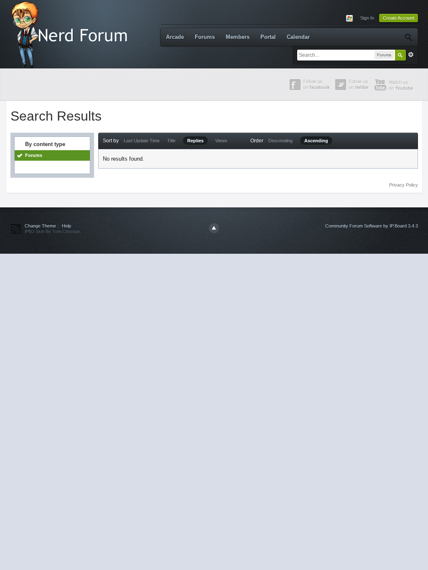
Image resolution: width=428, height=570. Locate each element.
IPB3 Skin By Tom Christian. (53, 231)
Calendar (298, 37)
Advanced (411, 54)
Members (238, 37)
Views (221, 140)
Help (66, 225)
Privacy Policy (403, 184)
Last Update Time (142, 140)
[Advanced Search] (408, 37)
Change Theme (40, 225)
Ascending (316, 140)
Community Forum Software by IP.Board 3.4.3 (371, 225)
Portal (268, 37)
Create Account (398, 17)
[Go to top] (214, 228)
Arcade (175, 37)
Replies (195, 140)
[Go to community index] (71, 33)
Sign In (367, 17)
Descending (280, 140)
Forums (205, 37)
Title (171, 140)
